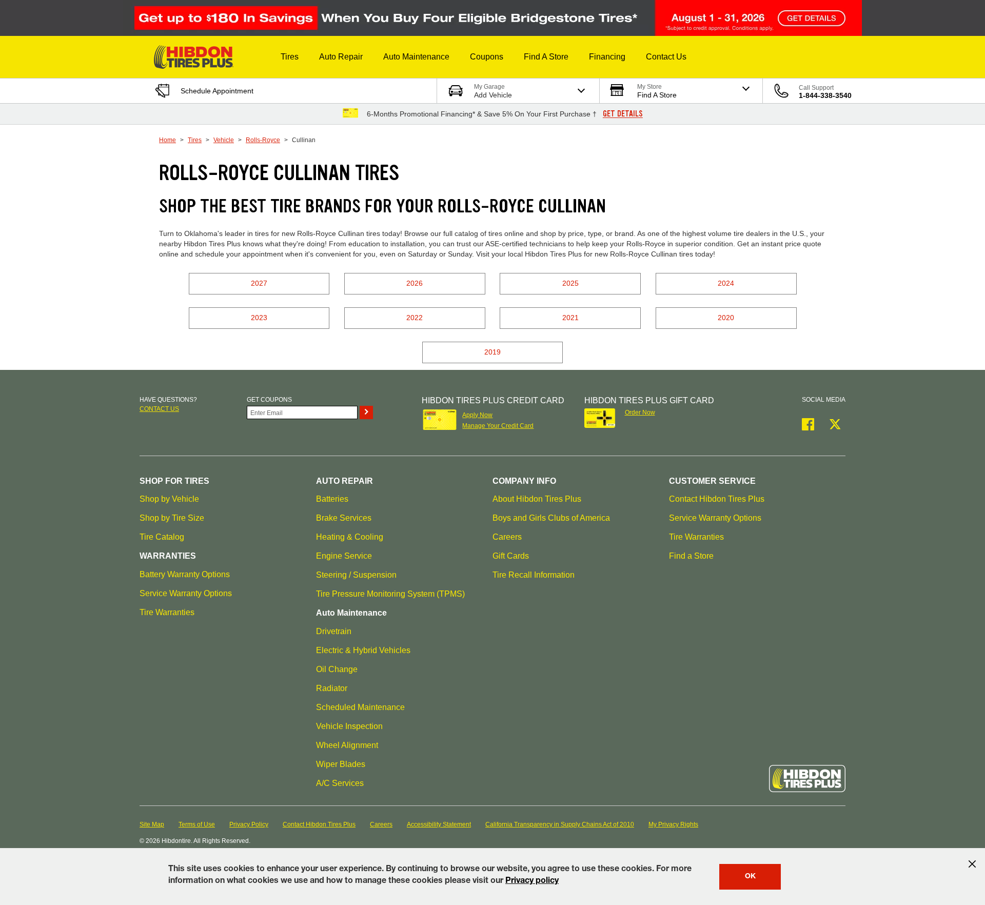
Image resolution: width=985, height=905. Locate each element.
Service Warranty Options (186, 593)
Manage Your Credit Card (498, 425)
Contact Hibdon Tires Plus (716, 499)
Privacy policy (532, 881)
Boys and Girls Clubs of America (551, 518)
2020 (726, 317)
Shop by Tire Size (172, 518)
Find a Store (691, 556)
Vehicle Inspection (349, 726)
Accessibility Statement (439, 824)
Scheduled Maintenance (360, 707)
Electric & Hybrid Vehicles (363, 650)
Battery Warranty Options (185, 574)
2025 (570, 283)
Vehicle (223, 140)
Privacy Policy (248, 824)
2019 (492, 352)
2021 (570, 317)
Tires (195, 140)
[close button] (972, 864)
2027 (259, 283)
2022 (414, 317)
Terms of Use (197, 824)
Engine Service (344, 556)
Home (167, 140)
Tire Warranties (167, 612)
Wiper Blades (340, 764)
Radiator (331, 688)
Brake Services (343, 518)
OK (750, 876)
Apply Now (477, 415)
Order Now (640, 412)
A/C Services (340, 783)
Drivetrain (333, 631)
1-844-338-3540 (825, 95)
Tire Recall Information (534, 574)
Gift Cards (511, 556)
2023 (259, 317)
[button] (290, 57)
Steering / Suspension (356, 574)
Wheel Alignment (347, 745)
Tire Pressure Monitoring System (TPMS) (390, 593)
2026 (414, 283)
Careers (507, 537)
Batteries (332, 499)
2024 (726, 283)
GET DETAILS (623, 114)
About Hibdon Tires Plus (537, 499)
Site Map (152, 824)
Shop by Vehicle (169, 499)
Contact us (159, 408)
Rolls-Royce (263, 140)
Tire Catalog (162, 537)
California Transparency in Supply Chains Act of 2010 (559, 824)
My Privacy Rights (673, 824)
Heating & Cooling (349, 537)
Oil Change (337, 669)
